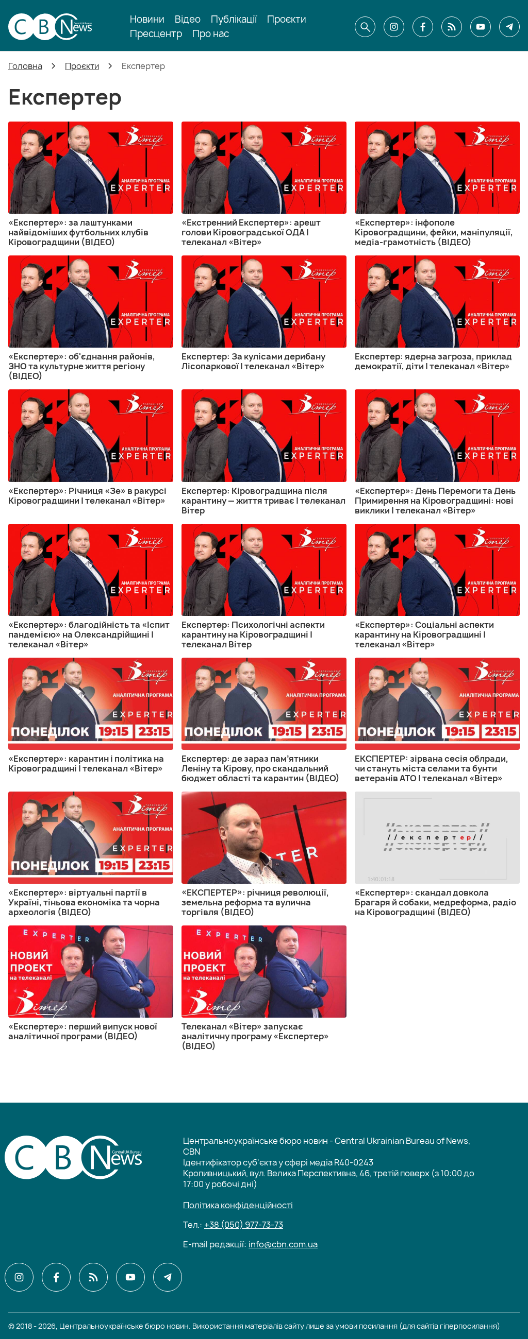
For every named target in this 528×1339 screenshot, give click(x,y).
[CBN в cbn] (451, 26)
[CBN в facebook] (422, 26)
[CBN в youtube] (480, 26)
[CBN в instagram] (394, 26)
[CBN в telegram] (509, 26)
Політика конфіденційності (238, 1205)
